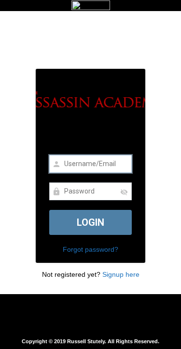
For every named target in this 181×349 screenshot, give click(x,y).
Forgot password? (90, 249)
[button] (90, 316)
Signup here (120, 274)
